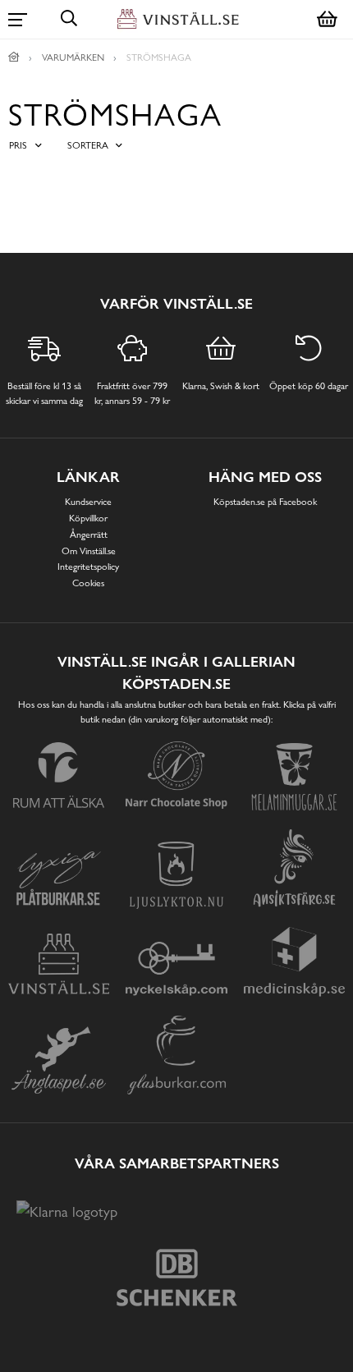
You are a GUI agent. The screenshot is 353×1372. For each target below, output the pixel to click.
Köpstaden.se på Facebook (265, 501)
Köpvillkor (88, 518)
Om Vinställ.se (89, 551)
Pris (18, 145)
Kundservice (88, 501)
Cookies (88, 583)
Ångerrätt (89, 534)
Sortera (87, 145)
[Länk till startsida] (14, 57)
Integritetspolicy (88, 566)
